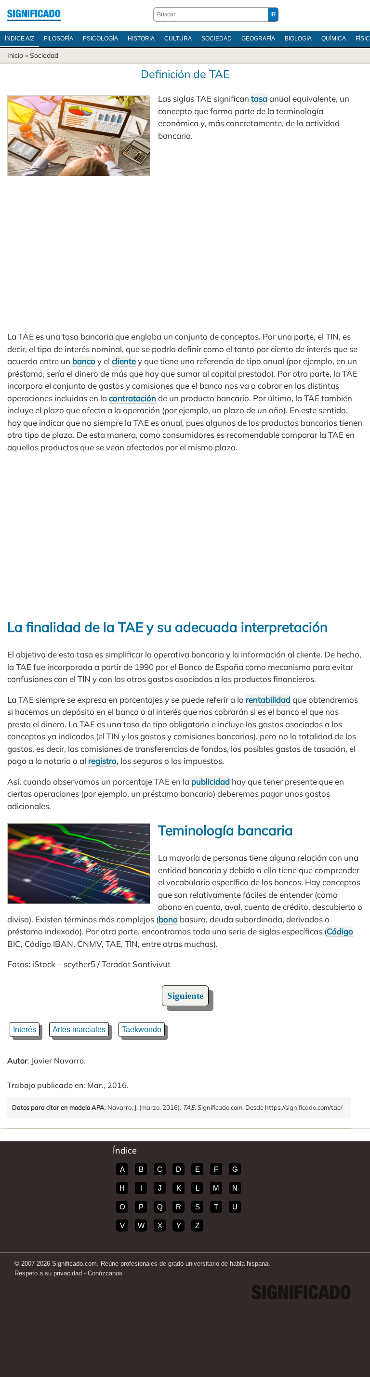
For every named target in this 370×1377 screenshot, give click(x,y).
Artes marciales (79, 1029)
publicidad (210, 781)
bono (168, 919)
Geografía (258, 38)
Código (340, 931)
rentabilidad (268, 700)
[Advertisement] (185, 248)
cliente (124, 361)
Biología (298, 38)
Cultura (178, 38)
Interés (24, 1029)
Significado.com (34, 14)
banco (83, 361)
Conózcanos (105, 1273)
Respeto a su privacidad (48, 1273)
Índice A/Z (19, 38)
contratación (132, 398)
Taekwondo (141, 1029)
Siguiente (185, 996)
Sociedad (216, 38)
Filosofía (58, 38)
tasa (259, 98)
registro (102, 761)
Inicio (15, 55)
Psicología (100, 38)
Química (333, 38)
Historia (141, 38)
